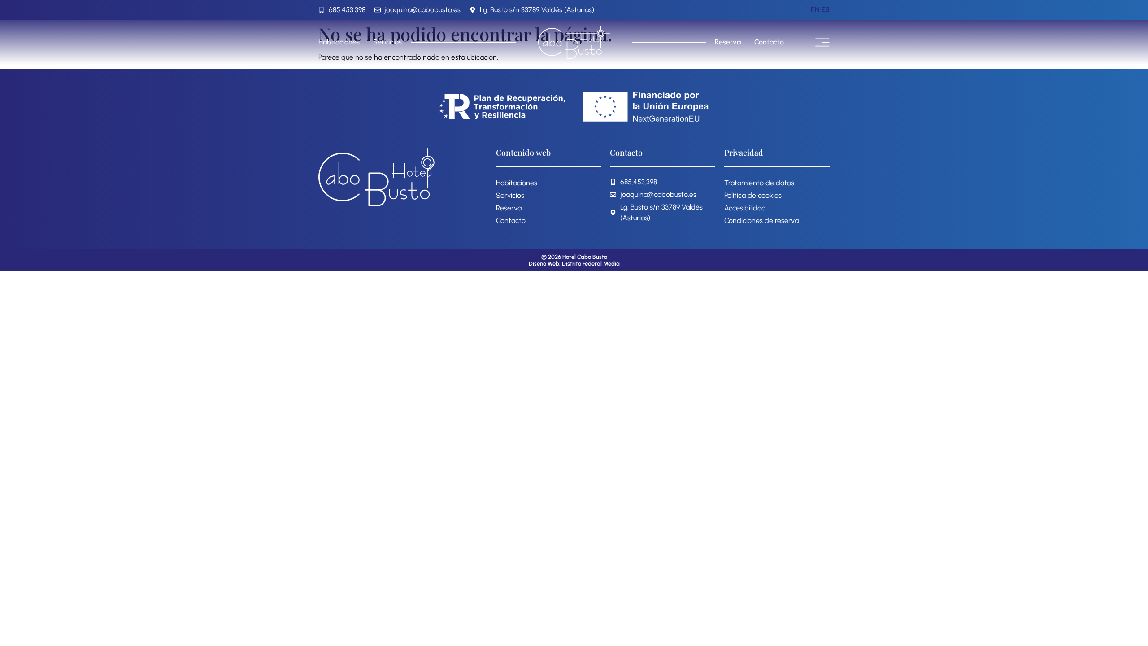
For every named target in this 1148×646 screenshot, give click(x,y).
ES (825, 9)
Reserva (728, 42)
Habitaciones (339, 42)
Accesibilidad (745, 208)
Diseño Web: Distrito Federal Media (574, 263)
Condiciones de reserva (761, 220)
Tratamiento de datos (759, 183)
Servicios (387, 42)
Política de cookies (753, 195)
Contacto (769, 42)
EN (815, 9)
